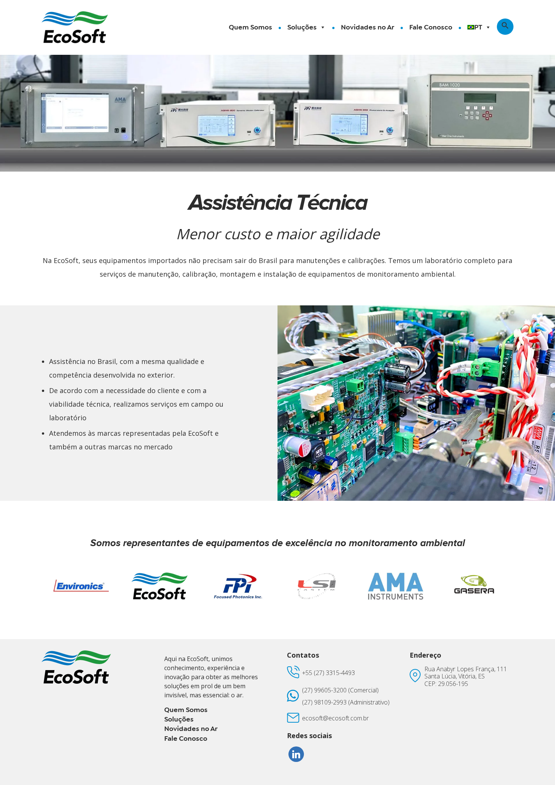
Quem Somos (250, 27)
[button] (505, 27)
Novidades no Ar (367, 27)
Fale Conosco (430, 27)
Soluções (302, 27)
